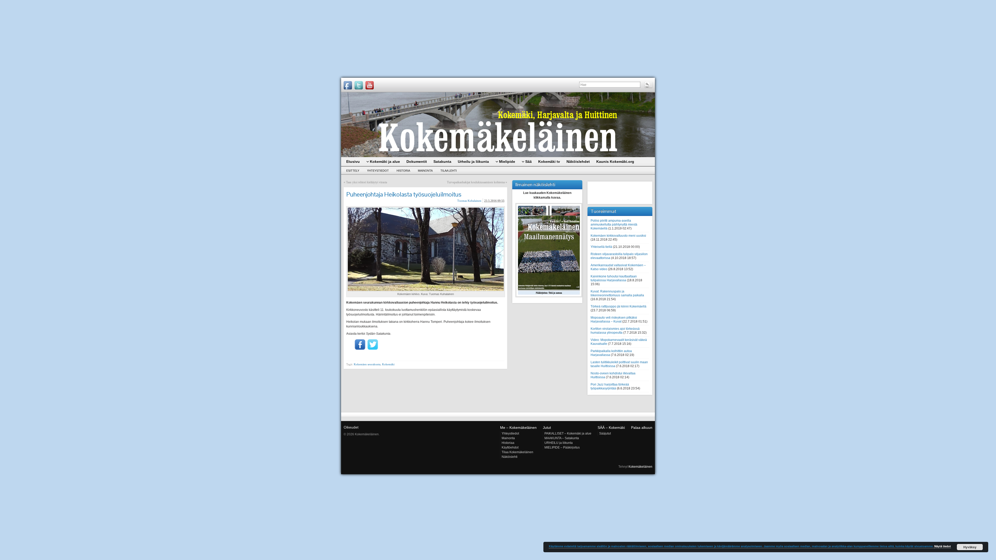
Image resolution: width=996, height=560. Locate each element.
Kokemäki (388, 364)
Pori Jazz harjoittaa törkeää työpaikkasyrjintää (610, 386)
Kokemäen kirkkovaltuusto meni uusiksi (618, 235)
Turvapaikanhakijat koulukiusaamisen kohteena (476, 182)
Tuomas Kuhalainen (469, 200)
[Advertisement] (498, 39)
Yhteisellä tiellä (601, 247)
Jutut (547, 427)
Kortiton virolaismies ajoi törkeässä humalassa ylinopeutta (615, 330)
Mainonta (425, 170)
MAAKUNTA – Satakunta (561, 438)
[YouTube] (369, 85)
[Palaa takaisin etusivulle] (498, 124)
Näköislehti (509, 457)
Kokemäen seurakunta (367, 364)
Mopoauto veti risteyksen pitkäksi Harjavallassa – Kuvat (614, 319)
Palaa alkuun (641, 427)
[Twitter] (359, 85)
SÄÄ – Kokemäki (611, 427)
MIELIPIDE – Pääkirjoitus (562, 447)
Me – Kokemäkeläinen (518, 427)
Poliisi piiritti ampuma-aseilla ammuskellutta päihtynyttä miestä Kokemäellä (614, 224)
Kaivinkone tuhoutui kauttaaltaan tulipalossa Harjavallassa (614, 278)
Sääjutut (605, 433)
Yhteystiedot (378, 170)
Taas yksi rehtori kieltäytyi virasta (366, 182)
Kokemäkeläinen (640, 466)
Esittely (352, 170)
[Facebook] (348, 85)
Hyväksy (970, 547)
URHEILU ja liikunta (558, 443)
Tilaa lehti (448, 170)
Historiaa (508, 443)
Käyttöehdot (510, 447)
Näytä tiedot (942, 546)
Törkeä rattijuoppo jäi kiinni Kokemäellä (618, 306)
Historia (403, 170)
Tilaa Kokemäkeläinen (517, 452)
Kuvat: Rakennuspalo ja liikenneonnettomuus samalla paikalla (617, 293)
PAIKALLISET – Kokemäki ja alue (567, 433)
